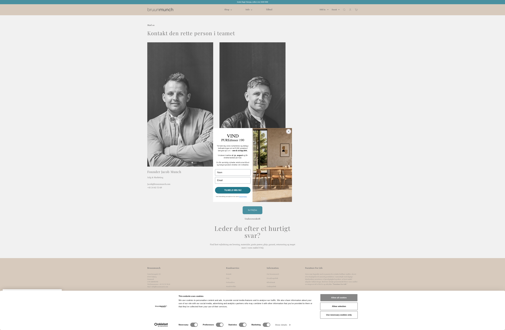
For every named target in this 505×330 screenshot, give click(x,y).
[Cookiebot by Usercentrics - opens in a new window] (161, 325)
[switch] (219, 325)
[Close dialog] (288, 131)
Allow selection (339, 306)
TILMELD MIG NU (232, 190)
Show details (281, 325)
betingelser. (243, 196)
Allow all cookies (339, 297)
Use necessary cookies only (339, 315)
